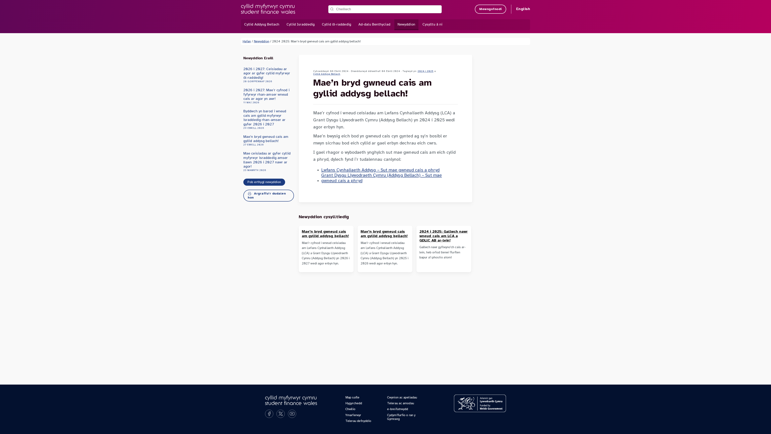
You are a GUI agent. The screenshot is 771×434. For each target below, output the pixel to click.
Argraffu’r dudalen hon (267, 195)
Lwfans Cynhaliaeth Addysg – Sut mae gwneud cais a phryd (380, 170)
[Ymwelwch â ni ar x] (280, 414)
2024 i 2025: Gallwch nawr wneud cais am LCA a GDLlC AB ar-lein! (443, 236)
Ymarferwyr (353, 415)
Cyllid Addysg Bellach (261, 25)
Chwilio (350, 409)
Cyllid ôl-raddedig (336, 25)
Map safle (352, 397)
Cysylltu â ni (432, 25)
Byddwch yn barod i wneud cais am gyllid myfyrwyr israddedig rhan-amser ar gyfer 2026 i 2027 (264, 119)
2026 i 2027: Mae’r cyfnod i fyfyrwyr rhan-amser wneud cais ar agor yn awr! (266, 96)
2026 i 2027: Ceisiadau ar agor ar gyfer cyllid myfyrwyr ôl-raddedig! (266, 75)
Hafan (247, 41)
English (523, 9)
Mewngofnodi (490, 9)
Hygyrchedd (353, 403)
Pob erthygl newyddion (264, 182)
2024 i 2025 (425, 71)
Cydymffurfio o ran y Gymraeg (401, 417)
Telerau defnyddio (358, 421)
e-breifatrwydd (397, 409)
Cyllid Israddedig (301, 25)
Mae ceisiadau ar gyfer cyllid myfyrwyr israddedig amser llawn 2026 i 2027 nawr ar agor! (267, 161)
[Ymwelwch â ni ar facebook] (269, 414)
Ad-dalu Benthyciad (374, 25)
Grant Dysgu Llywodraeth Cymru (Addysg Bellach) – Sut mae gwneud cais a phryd (381, 178)
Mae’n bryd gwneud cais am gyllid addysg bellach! (266, 140)
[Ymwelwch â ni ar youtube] (292, 414)
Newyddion (406, 25)
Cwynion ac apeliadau (402, 397)
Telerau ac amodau (400, 403)
